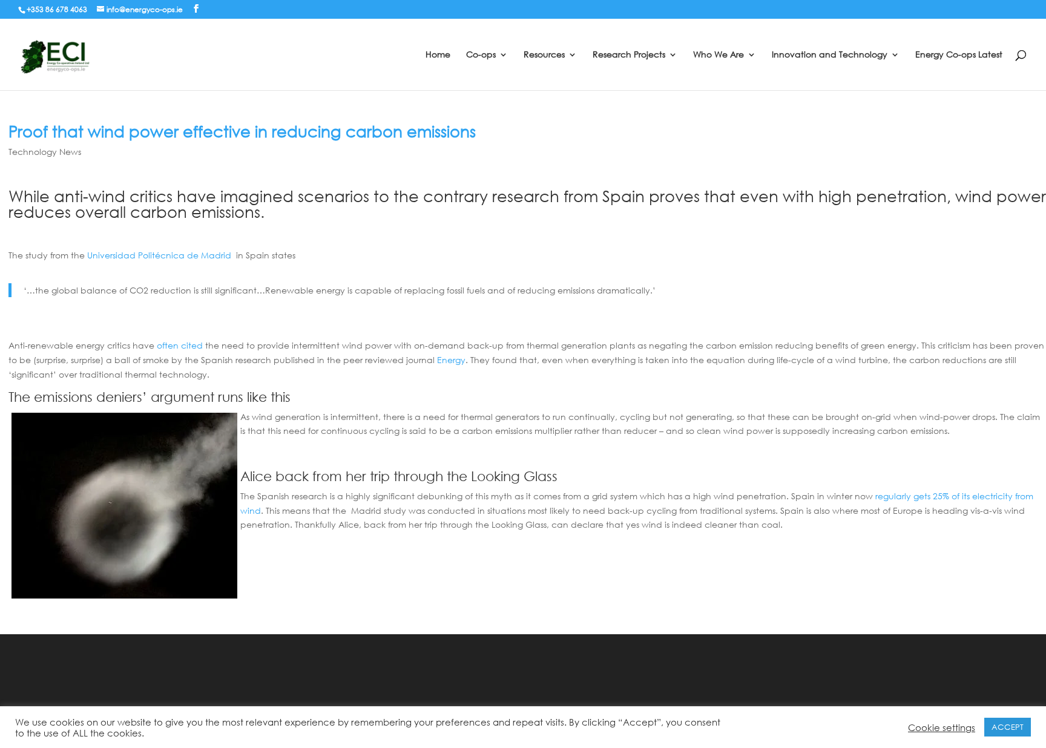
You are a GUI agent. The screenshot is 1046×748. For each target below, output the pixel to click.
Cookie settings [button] (941, 727)
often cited (180, 345)
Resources (544, 55)
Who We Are (718, 55)
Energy (451, 360)
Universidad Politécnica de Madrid (159, 255)
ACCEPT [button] (1008, 727)
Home (438, 55)
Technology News (44, 151)
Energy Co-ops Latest (958, 55)
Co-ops (481, 55)
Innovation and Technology (829, 55)
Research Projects (629, 55)
